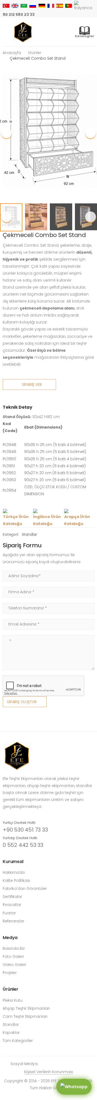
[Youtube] (75, 15)
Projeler (10, 972)
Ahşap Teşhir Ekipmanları (26, 1008)
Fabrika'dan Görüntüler (25, 888)
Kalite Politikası (16, 880)
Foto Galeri (13, 956)
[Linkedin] (92, 15)
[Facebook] (58, 15)
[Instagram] (49, 15)
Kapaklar (11, 1032)
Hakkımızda (14, 872)
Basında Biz (14, 948)
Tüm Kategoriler (18, 1040)
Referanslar (13, 921)
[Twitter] (66, 15)
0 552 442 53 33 (23, 845)
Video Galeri (14, 964)
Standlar (29, 534)
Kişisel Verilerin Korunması (48, 1071)
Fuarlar (9, 913)
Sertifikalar (12, 896)
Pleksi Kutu (12, 1000)
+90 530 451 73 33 (25, 829)
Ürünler (34, 52)
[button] (90, 133)
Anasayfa (12, 52)
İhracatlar (12, 904)
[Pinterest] (84, 15)
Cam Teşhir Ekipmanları (25, 1016)
